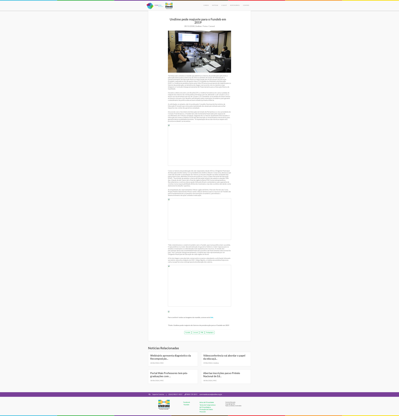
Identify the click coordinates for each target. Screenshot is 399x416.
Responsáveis (235, 5)
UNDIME (161, 401)
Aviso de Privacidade (207, 402)
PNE (202, 332)
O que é (224, 5)
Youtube (186, 405)
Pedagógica (210, 332)
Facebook (186, 402)
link (212, 317)
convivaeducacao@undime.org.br (210, 394)
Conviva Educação (154, 4)
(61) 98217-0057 (176, 394)
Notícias (215, 5)
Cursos (206, 5)
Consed (195, 332)
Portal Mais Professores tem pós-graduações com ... (169, 375)
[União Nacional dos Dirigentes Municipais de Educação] (168, 6)
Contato (246, 5)
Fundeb (187, 332)
